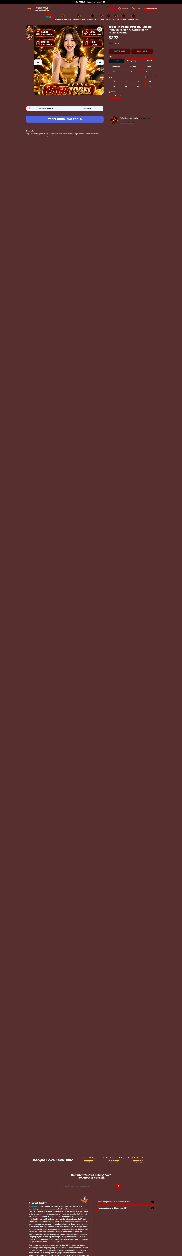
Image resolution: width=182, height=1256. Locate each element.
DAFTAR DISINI (119, 51)
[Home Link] (42, 8)
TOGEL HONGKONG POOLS (65, 119)
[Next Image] (100, 62)
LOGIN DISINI (142, 51)
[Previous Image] (38, 62)
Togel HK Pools (34, 1206)
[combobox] (82, 8)
